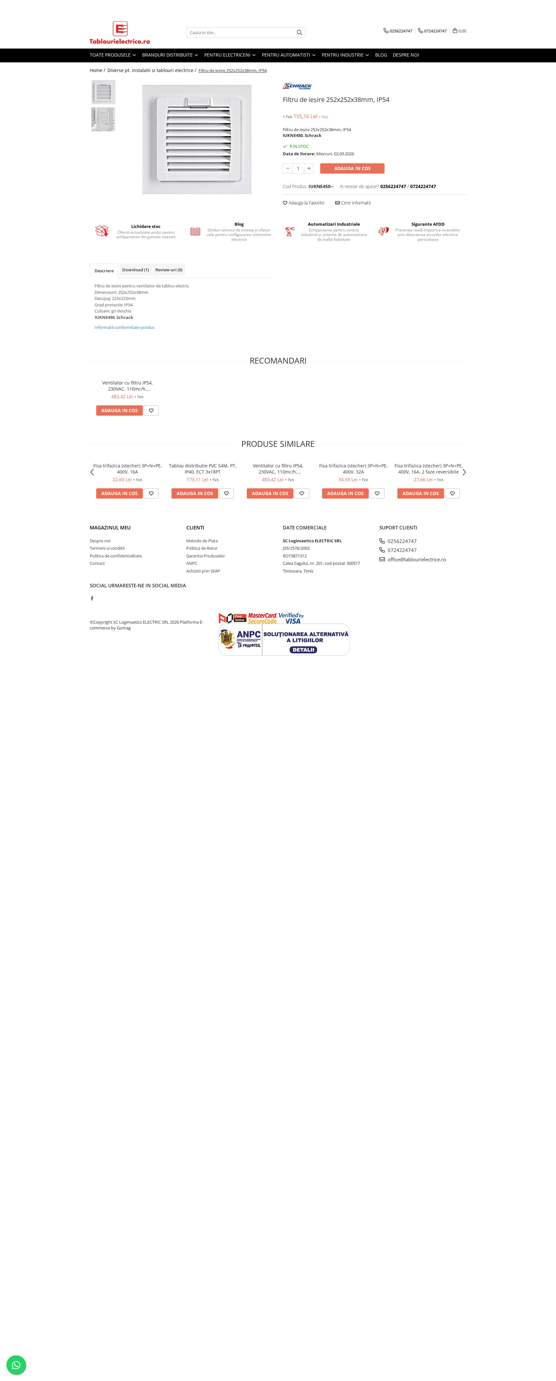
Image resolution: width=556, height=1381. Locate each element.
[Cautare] (299, 32)
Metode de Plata (202, 541)
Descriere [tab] (104, 271)
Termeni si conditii (107, 548)
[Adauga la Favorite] (151, 410)
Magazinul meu (110, 527)
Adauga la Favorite (306, 203)
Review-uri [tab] (168, 270)
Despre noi (406, 55)
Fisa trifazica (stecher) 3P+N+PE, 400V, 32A (353, 469)
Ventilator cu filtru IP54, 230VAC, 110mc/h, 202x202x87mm (127, 386)
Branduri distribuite (168, 55)
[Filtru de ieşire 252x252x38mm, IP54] (196, 139)
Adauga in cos (352, 168)
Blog (381, 55)
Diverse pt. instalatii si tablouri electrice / (152, 70)
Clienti (195, 527)
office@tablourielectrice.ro (416, 559)
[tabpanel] (196, 139)
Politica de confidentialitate (116, 556)
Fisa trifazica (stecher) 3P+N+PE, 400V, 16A (127, 469)
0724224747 (401, 550)
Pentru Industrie (343, 55)
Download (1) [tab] (135, 270)
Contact (97, 563)
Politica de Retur (202, 548)
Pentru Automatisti (286, 55)
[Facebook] (92, 598)
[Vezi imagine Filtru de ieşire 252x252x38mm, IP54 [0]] (103, 92)
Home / (98, 70)
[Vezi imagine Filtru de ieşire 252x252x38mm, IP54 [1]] (103, 119)
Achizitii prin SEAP (203, 571)
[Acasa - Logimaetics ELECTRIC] (122, 32)
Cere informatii (355, 203)
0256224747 (401, 541)
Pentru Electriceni (228, 55)
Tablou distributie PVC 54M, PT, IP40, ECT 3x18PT (202, 469)
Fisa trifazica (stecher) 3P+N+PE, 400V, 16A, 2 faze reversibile (428, 469)
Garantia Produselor (205, 556)
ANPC (191, 563)
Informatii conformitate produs (124, 327)
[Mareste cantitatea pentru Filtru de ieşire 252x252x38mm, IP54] (309, 168)
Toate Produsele (111, 55)
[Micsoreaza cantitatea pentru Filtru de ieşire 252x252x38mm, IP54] (287, 168)
